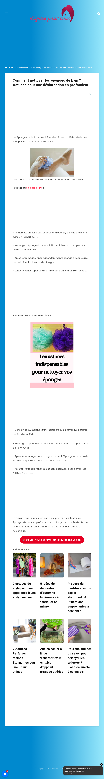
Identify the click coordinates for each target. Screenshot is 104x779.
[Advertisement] (52, 43)
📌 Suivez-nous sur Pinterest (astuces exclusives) (52, 539)
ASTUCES (9, 67)
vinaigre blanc (34, 187)
